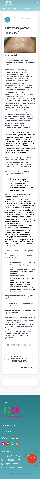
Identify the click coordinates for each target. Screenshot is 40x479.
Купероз (25, 367)
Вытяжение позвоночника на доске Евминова (20, 359)
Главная (4, 8)
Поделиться (14, 345)
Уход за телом (14, 8)
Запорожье (6, 431)
